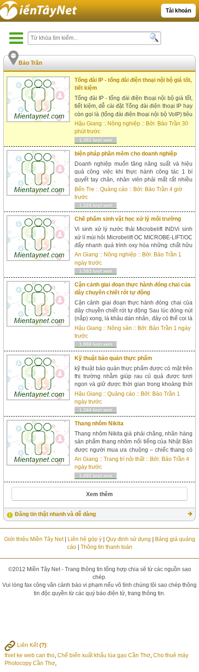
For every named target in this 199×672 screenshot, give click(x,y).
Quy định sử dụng (128, 539)
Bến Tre (84, 189)
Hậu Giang (88, 123)
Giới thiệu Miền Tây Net (33, 539)
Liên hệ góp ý (85, 539)
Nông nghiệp (123, 123)
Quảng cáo (114, 189)
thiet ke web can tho (30, 655)
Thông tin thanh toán (106, 547)
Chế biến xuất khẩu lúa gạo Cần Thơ (103, 655)
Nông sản (119, 328)
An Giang (86, 254)
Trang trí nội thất (124, 459)
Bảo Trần (168, 123)
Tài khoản (178, 10)
